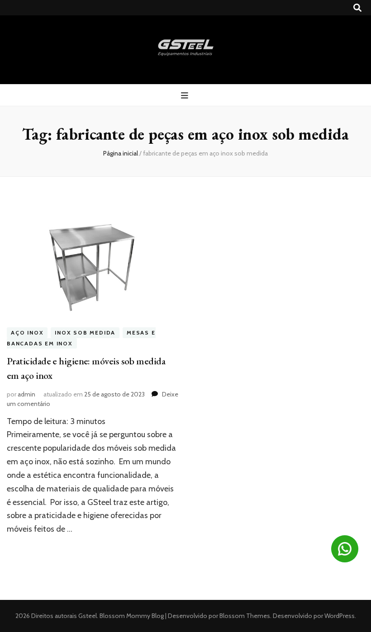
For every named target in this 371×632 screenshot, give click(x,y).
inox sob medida (85, 332)
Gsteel (87, 616)
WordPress (339, 616)
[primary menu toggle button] (185, 95)
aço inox (27, 332)
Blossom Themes (244, 616)
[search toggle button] (357, 8)
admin (26, 394)
